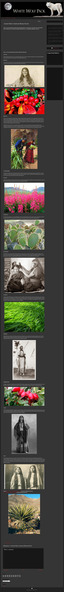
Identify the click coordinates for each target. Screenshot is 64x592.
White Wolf (35, 589)
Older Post (41, 570)
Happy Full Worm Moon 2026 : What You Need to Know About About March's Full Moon (56, 41)
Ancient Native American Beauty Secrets (16, 24)
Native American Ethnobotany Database (14, 491)
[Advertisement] (24, 40)
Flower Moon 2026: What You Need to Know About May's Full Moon (55, 35)
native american (8, 542)
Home (23, 570)
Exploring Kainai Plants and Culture (10, 492)
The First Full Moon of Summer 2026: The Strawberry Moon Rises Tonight (56, 31)
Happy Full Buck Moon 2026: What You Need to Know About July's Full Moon (55, 28)
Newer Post (6, 570)
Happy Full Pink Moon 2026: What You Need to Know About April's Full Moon (55, 38)
